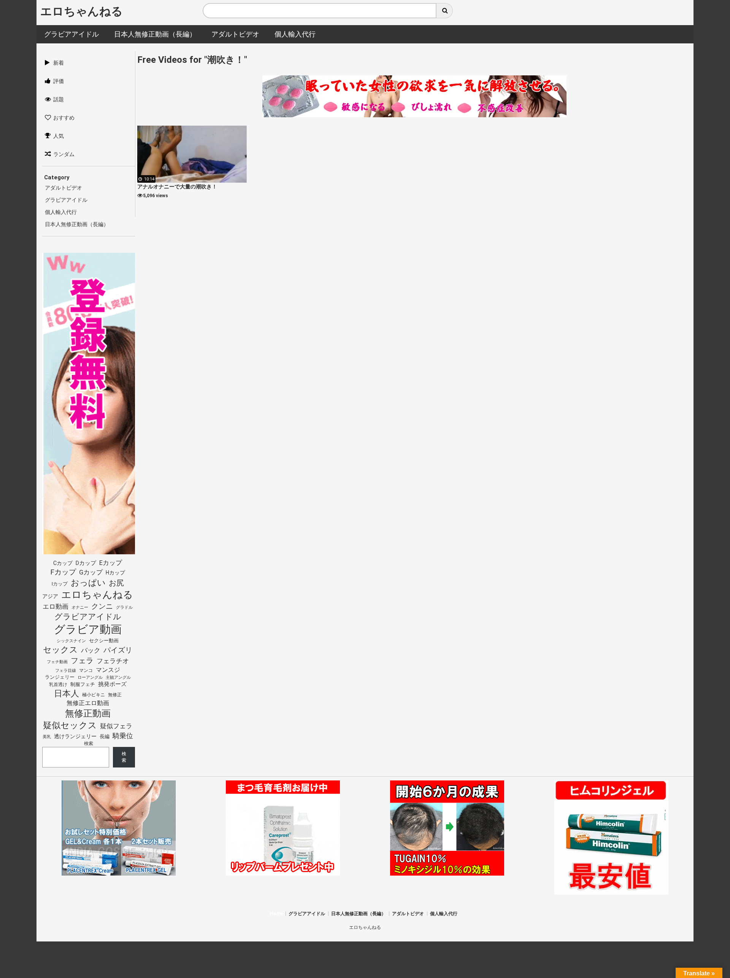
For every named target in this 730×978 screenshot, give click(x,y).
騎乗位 (123, 736)
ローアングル (90, 677)
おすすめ (64, 118)
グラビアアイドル (66, 200)
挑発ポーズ (112, 684)
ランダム (64, 154)
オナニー (79, 607)
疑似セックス (70, 725)
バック (90, 650)
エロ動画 (55, 606)
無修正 (115, 694)
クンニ (102, 606)
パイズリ (117, 650)
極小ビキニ (93, 694)
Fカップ (63, 572)
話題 (58, 99)
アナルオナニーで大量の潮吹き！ (177, 186)
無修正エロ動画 (88, 703)
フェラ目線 (65, 670)
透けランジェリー (75, 736)
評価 (58, 81)
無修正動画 (88, 713)
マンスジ (108, 669)
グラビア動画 (88, 629)
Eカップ (110, 562)
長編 (105, 736)
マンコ (86, 670)
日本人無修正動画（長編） (77, 224)
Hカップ (115, 573)
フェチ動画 (57, 661)
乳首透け (58, 684)
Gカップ (91, 572)
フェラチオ (113, 661)
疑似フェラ (116, 726)
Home (276, 913)
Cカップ (63, 563)
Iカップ (60, 584)
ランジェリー (60, 677)
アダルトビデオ (63, 188)
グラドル (124, 607)
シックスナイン (71, 640)
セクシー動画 (104, 640)
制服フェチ (82, 684)
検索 (88, 743)
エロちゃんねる (81, 11)
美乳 (47, 736)
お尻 (116, 582)
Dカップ (86, 563)
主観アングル (118, 677)
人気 (58, 136)
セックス (60, 649)
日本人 (66, 693)
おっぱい (88, 582)
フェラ (82, 660)
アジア (50, 596)
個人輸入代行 (61, 212)
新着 (58, 63)
